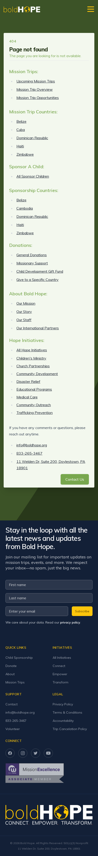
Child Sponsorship (19, 658)
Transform (60, 682)
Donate (11, 666)
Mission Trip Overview (34, 89)
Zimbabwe (25, 154)
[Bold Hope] (22, 9)
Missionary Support (32, 263)
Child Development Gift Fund (39, 271)
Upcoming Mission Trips (35, 81)
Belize (21, 121)
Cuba (20, 129)
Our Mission (25, 303)
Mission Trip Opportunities (37, 97)
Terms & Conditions (67, 712)
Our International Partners (37, 328)
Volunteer (12, 729)
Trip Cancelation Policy (70, 729)
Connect (59, 666)
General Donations (31, 255)
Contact (11, 704)
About (10, 674)
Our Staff (23, 319)
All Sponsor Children (32, 176)
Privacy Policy (63, 704)
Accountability (63, 721)
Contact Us (74, 479)
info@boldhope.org (31, 445)
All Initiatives (62, 658)
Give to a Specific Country (37, 279)
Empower (60, 674)
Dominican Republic (32, 138)
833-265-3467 (29, 453)
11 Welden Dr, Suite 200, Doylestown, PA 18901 (49, 848)
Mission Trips (15, 682)
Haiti (20, 146)
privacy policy (70, 622)
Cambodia (24, 208)
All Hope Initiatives (31, 350)
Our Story (24, 311)
